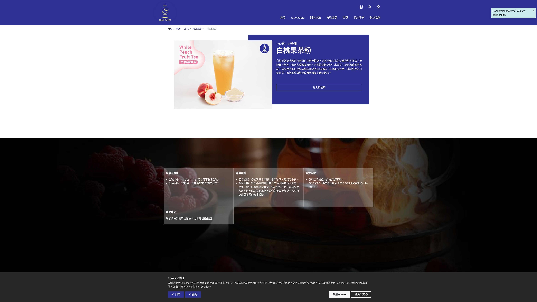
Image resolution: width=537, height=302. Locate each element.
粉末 (186, 29)
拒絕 (194, 294)
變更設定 (360, 294)
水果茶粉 (197, 29)
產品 (178, 29)
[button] (369, 7)
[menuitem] (331, 18)
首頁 (170, 29)
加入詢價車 (319, 87)
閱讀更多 (338, 294)
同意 (177, 294)
